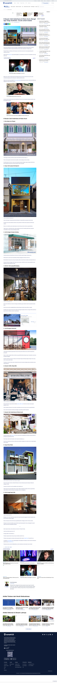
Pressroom (5, 670)
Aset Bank (39, 0)
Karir (4, 668)
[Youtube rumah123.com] (48, 634)
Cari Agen (35, 0)
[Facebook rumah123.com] (42, 634)
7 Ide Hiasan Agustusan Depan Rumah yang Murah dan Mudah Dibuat (22, 624)
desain (13, 435)
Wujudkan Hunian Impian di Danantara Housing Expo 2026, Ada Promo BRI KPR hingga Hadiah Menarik (45, 35)
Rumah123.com (10, 541)
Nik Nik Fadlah (46, 53)
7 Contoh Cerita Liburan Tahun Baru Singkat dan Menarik (35, 608)
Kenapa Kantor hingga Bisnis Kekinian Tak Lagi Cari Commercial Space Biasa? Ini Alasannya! (44, 22)
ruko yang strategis (18, 80)
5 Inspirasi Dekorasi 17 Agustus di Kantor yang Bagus (48, 624)
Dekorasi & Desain (10, 9)
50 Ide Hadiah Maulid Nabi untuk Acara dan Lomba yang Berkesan (44, 43)
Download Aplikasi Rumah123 (8, 0)
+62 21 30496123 (31, 665)
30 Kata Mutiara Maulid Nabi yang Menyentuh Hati (44, 56)
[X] (6, 24)
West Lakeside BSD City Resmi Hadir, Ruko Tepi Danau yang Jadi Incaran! (44, 30)
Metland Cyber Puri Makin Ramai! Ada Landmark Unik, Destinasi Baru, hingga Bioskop (44, 47)
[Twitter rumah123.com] (44, 634)
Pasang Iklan (46, 3)
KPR (10, 665)
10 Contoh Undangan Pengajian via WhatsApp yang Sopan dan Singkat (48, 608)
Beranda (4, 9)
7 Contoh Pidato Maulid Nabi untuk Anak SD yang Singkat (44, 52)
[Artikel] (6, 6)
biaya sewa (10, 54)
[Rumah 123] (7, 3)
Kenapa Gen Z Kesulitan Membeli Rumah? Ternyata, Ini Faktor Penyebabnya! (44, 60)
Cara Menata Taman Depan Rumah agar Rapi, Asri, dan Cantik (8, 624)
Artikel (6, 9)
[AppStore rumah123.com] (7, 659)
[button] (25, 322)
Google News (26, 538)
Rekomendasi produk (27, 6)
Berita (45, 0)
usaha (20, 403)
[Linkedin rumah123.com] (50, 634)
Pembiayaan (33, 6)
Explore (42, 0)
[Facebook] (4, 24)
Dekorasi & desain (18, 6)
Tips (22, 6)
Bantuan (53, 0)
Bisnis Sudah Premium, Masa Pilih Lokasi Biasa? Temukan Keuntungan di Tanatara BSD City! (44, 26)
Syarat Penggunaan (17, 665)
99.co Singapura (25, 665)
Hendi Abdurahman (17, 22)
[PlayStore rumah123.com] (13, 659)
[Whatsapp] (9, 24)
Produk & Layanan (6, 665)
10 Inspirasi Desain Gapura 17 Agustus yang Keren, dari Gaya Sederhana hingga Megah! (35, 624)
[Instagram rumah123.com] (46, 634)
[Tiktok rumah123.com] (52, 634)
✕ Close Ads (55, 681)
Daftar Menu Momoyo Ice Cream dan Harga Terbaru (22, 608)
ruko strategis (9, 540)
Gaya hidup (37, 6)
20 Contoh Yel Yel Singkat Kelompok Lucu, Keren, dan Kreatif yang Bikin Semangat (8, 608)
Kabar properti (13, 6)
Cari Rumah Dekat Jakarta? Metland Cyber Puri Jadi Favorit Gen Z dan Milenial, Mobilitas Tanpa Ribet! (45, 39)
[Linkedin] (8, 24)
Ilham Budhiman (46, 23)
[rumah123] (9, 635)
